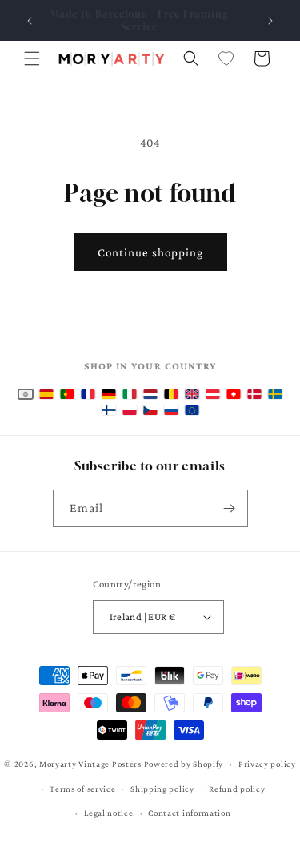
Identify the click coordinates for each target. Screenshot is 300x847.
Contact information (189, 812)
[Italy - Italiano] (130, 394)
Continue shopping (150, 252)
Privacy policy (267, 763)
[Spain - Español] (46, 394)
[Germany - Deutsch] (109, 394)
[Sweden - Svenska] (275, 394)
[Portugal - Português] (67, 394)
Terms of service (82, 788)
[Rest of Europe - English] (192, 410)
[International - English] (26, 394)
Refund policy (237, 788)
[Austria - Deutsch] (213, 394)
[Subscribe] (229, 508)
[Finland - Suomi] (109, 410)
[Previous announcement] (29, 20)
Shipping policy (162, 788)
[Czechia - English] (150, 410)
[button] (32, 58)
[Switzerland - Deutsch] (234, 394)
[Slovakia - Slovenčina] (171, 410)
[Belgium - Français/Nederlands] (171, 394)
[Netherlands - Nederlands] (150, 394)
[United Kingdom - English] (192, 394)
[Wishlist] (226, 58)
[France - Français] (88, 394)
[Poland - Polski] (130, 410)
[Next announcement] (270, 20)
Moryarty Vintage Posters (90, 763)
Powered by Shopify (184, 763)
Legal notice (108, 812)
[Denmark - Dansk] (254, 394)
